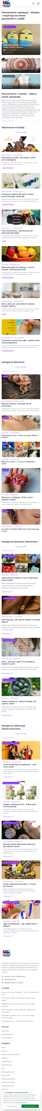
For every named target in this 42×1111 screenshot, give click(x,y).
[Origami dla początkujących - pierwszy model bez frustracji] (21, 81)
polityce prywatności (21, 1102)
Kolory (5, 60)
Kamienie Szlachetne (10, 556)
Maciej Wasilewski (7, 301)
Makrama (5, 1058)
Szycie (4, 1047)
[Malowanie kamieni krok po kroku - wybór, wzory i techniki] (21, 39)
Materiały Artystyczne (8, 1079)
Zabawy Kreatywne (9, 27)
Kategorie (6, 1043)
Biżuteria (5, 376)
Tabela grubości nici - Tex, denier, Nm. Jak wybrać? (18, 1021)
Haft (3, 1068)
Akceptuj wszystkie (30, 1106)
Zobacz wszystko (21, 132)
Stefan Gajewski (6, 155)
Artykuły (5, 988)
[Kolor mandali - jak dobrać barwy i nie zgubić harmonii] (21, 65)
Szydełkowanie (6, 1061)
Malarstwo (5, 1089)
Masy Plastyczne (7, 1065)
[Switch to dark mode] (33, 3)
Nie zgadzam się (12, 1106)
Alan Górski (5, 264)
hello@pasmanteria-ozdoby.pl (13, 982)
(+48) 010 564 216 (10, 979)
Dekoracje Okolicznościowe (11, 743)
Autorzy (5, 1027)
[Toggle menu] (38, 3)
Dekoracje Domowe (8, 1072)
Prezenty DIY (6, 1075)
